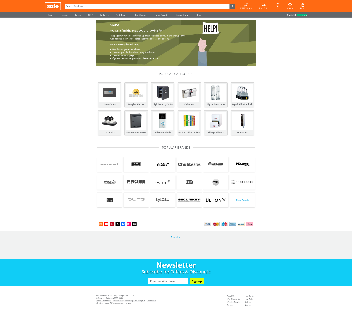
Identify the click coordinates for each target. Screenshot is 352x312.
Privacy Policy (118, 300)
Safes (50, 15)
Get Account (151, 300)
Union (189, 182)
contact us (153, 58)
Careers (230, 305)
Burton (162, 164)
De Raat (215, 164)
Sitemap (128, 300)
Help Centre (249, 296)
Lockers (64, 15)
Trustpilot (175, 237)
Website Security (233, 302)
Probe (136, 182)
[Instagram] (129, 224)
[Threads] (134, 224)
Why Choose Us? (233, 299)
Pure (136, 199)
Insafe (109, 199)
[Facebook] (123, 224)
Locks (78, 15)
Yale (215, 182)
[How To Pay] (229, 226)
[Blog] (101, 224)
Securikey (189, 199)
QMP (162, 199)
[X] (118, 224)
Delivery (248, 302)
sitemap (125, 55)
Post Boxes (121, 15)
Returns (248, 305)
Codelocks (242, 182)
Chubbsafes (189, 164)
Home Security (162, 15)
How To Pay (249, 299)
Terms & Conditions (103, 300)
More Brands (242, 200)
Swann (162, 182)
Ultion (215, 199)
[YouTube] (106, 224)
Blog (199, 15)
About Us (230, 296)
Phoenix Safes (109, 182)
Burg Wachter (136, 164)
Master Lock (242, 164)
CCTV (90, 15)
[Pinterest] (112, 224)
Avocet (109, 164)
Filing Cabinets (140, 15)
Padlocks (104, 15)
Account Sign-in (139, 300)
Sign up (197, 281)
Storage (183, 15)
